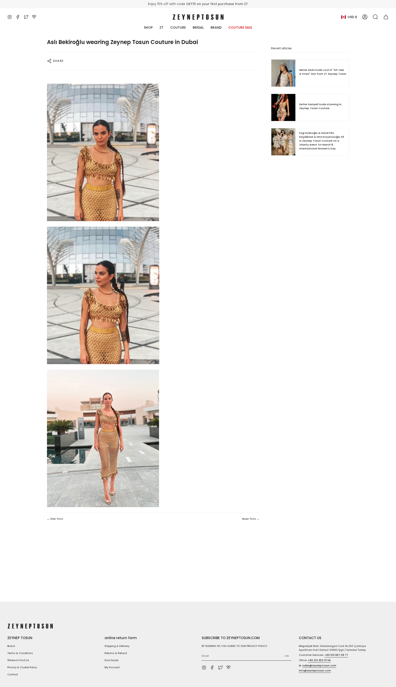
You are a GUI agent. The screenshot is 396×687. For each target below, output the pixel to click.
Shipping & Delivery (116, 646)
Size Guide (111, 660)
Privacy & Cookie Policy (22, 667)
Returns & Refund (115, 653)
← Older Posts (55, 518)
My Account (112, 667)
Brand (11, 646)
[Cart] (386, 17)
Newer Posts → (250, 518)
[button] (375, 17)
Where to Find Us (18, 660)
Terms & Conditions (20, 653)
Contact (12, 674)
